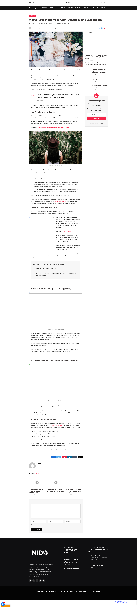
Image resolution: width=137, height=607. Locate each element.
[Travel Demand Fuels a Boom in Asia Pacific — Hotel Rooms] (55, 482)
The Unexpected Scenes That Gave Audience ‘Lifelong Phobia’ (36, 491)
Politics (77, 7)
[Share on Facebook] (100, 28)
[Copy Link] (23, 91)
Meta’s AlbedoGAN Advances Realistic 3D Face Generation (99, 556)
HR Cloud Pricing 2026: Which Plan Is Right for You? (100, 86)
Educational (88, 53)
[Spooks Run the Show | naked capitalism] (87, 80)
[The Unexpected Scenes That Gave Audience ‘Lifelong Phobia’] (37, 482)
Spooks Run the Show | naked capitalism (99, 78)
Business (44, 7)
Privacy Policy (95, 123)
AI (97, 7)
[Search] (98, 2)
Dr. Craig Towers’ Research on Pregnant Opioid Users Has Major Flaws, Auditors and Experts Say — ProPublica (100, 70)
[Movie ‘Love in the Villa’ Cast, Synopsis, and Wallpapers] (56, 49)
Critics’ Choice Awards (56, 425)
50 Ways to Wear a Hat (68, 231)
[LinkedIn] (23, 81)
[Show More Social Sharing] (107, 28)
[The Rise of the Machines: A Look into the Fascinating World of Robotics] (87, 566)
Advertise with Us (54, 591)
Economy (52, 7)
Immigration (62, 7)
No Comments (59, 28)
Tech (93, 7)
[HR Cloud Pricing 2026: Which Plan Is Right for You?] (87, 88)
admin (34, 28)
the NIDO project (76, 594)
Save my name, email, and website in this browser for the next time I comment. (49, 525)
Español (103, 7)
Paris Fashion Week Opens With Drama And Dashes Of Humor (73, 491)
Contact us (64, 591)
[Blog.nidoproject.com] (68, 3)
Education (86, 7)
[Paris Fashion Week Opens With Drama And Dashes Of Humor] (74, 482)
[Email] (23, 88)
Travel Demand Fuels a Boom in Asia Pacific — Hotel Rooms (55, 490)
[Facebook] (23, 73)
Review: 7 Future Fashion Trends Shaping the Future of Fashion (99, 548)
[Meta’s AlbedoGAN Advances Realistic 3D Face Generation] (87, 558)
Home (30, 7)
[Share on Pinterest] (104, 28)
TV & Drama (32, 15)
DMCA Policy (73, 591)
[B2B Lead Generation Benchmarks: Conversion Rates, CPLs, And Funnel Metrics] (96, 43)
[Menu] (30, 2)
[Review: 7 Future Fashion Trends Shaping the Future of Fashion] (87, 550)
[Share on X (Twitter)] (102, 28)
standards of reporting (60, 201)
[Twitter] (23, 77)
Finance (70, 7)
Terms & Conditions (94, 591)
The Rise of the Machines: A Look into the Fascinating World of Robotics (98, 564)
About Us (44, 591)
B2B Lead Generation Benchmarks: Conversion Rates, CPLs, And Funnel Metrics (96, 56)
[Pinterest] (23, 84)
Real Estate (37, 7)
